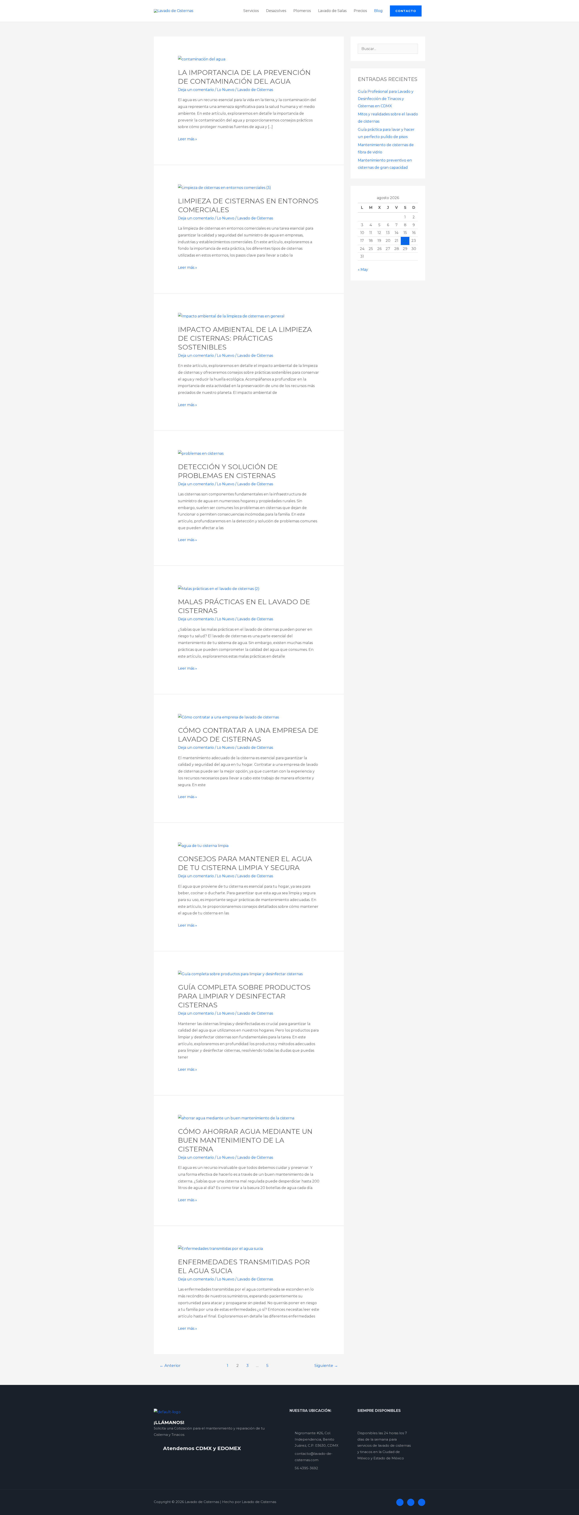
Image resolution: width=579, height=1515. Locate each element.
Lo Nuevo (225, 90)
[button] (406, 11)
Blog (378, 11)
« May (363, 269)
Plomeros (302, 11)
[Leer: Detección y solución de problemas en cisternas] (200, 453)
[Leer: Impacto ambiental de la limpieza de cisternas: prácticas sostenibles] (231, 316)
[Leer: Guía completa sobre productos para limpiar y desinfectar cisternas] (240, 974)
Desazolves (276, 11)
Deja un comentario (196, 90)
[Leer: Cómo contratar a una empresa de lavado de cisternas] (228, 717)
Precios (360, 11)
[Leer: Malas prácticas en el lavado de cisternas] (218, 588)
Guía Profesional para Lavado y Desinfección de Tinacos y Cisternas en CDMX (385, 98)
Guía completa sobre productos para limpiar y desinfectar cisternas (244, 996)
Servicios (251, 11)
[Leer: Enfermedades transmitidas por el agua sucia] (220, 1248)
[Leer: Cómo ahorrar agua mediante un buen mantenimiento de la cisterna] (236, 1118)
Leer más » (187, 138)
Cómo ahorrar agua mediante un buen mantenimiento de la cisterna (245, 1140)
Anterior (170, 1365)
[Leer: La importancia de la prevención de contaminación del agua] (201, 59)
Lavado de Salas (332, 11)
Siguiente (326, 1365)
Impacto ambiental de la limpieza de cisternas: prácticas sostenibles (245, 338)
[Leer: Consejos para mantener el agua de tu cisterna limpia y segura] (203, 845)
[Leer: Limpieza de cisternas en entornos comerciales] (224, 187)
